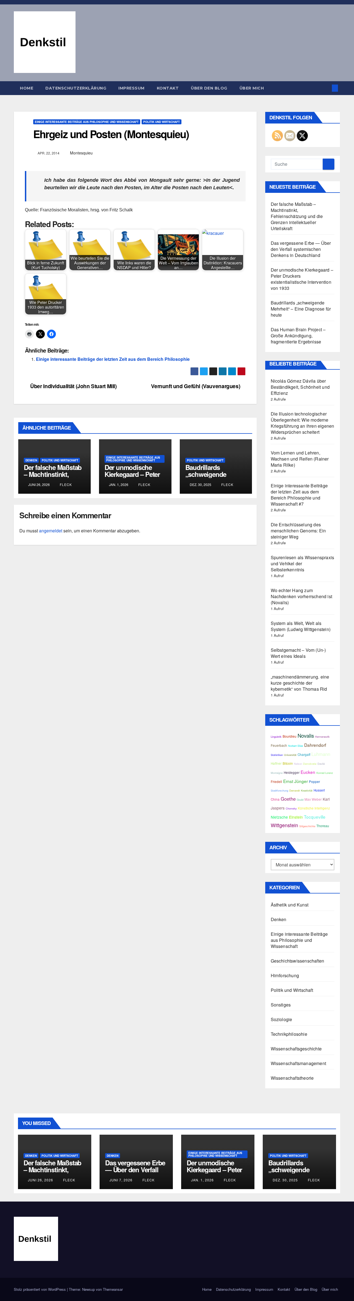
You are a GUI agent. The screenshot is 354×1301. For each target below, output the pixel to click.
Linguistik (276, 736)
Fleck (65, 484)
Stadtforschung (279, 790)
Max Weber (313, 799)
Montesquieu (81, 153)
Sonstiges (281, 1005)
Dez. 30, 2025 (285, 1180)
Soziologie (281, 1019)
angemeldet (50, 530)
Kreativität (307, 790)
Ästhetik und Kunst (290, 904)
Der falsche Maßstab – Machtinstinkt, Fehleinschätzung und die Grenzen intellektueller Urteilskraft (297, 216)
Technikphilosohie (289, 1034)
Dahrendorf (315, 745)
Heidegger (292, 772)
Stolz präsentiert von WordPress (40, 1289)
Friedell (276, 781)
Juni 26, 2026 (40, 1180)
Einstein (296, 817)
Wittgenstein (284, 825)
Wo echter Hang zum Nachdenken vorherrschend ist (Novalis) (301, 596)
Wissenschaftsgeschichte (296, 1048)
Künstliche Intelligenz (314, 808)
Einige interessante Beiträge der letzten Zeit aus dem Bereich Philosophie (113, 359)
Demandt (294, 790)
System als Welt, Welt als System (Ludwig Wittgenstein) (301, 626)
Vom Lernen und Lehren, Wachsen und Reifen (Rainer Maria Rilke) (300, 459)
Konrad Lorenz (324, 773)
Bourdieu (289, 736)
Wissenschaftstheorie (292, 1078)
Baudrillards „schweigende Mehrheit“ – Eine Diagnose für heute (212, 477)
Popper (314, 781)
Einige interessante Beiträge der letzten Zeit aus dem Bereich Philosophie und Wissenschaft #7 (299, 494)
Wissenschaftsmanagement (298, 1063)
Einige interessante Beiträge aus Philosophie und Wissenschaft (87, 122)
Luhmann (320, 754)
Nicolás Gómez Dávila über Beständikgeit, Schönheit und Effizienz (300, 387)
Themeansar (113, 1289)
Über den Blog (209, 88)
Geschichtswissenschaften (297, 961)
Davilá (321, 764)
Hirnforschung (285, 975)
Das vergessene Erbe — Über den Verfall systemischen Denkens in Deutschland (301, 249)
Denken (31, 460)
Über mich (252, 88)
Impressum (131, 88)
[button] (325, 88)
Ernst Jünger (295, 781)
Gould (300, 799)
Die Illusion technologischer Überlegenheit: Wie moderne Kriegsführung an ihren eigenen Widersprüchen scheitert (302, 423)
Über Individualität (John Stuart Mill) (73, 386)
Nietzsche (279, 817)
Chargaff (304, 754)
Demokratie (309, 764)
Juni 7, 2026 (121, 1180)
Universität (290, 755)
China (275, 799)
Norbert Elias (295, 746)
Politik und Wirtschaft (161, 122)
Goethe (288, 798)
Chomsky (291, 808)
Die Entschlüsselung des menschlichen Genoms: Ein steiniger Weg (298, 530)
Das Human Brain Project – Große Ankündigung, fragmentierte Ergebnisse (298, 335)
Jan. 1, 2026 (202, 1180)
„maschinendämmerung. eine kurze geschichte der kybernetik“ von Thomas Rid (300, 683)
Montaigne (277, 773)
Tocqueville (315, 817)
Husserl (319, 790)
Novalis (306, 735)
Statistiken (277, 755)
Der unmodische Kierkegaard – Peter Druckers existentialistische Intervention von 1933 (302, 279)
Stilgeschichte (307, 826)
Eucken (308, 772)
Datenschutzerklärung (75, 88)
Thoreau (322, 826)
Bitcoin (288, 763)
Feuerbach (279, 745)
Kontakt (168, 88)
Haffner (276, 763)
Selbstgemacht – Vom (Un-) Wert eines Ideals (298, 653)
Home (26, 88)
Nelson (298, 764)
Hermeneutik (322, 736)
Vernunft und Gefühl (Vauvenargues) (196, 386)
